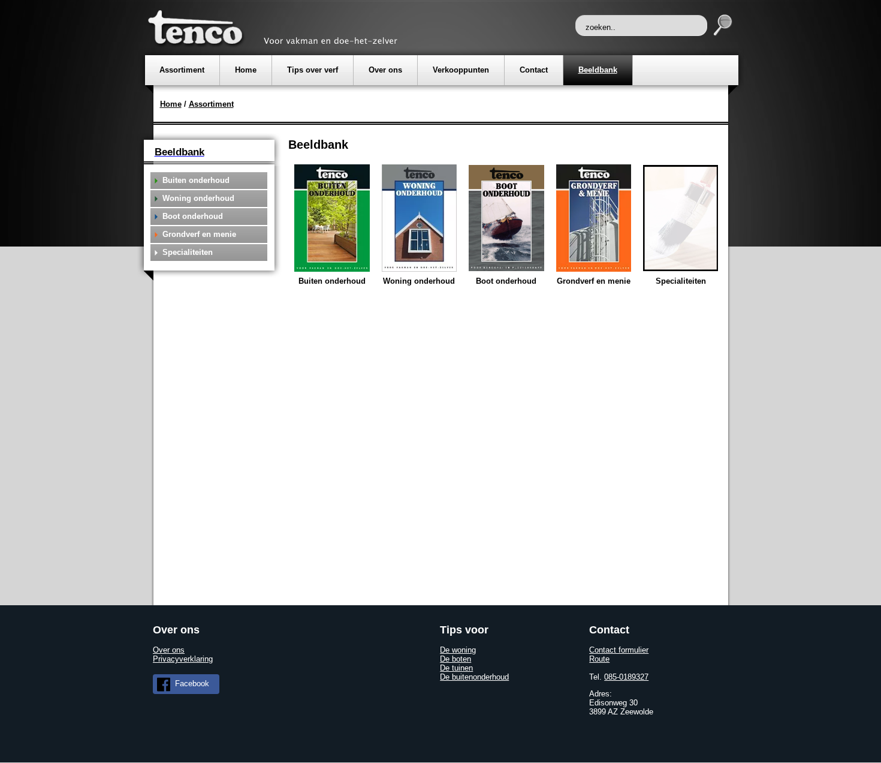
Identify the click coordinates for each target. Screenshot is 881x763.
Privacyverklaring (183, 658)
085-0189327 (626, 676)
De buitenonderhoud (474, 676)
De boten (455, 658)
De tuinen (456, 667)
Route (599, 658)
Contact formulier (618, 649)
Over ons (169, 649)
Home (171, 104)
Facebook (191, 683)
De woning (458, 649)
